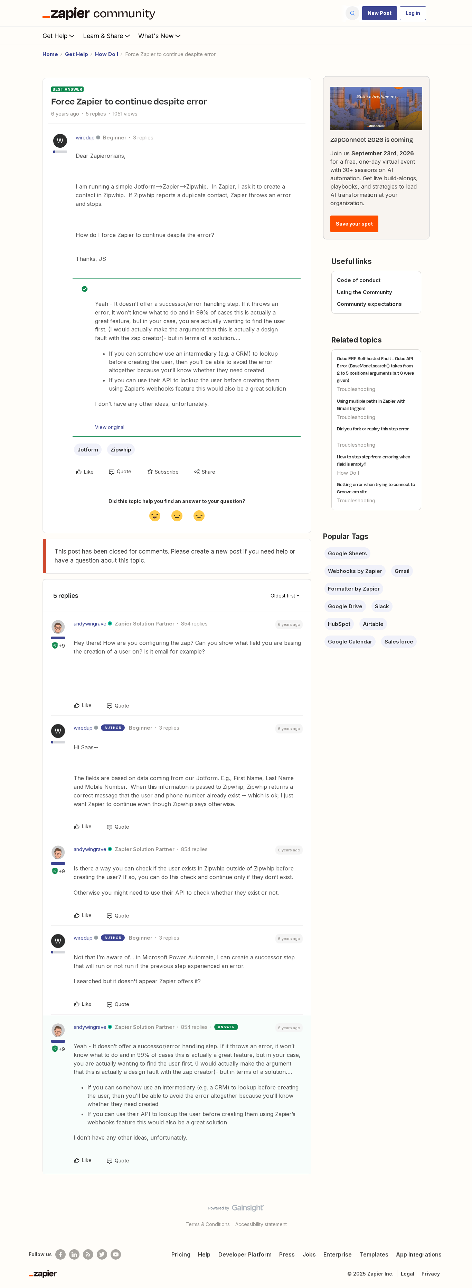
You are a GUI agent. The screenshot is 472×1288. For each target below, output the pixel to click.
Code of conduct (358, 280)
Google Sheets (347, 553)
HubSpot (339, 624)
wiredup (85, 137)
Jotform (87, 449)
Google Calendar (350, 641)
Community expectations (369, 304)
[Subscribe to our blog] (88, 1254)
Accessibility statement (261, 1224)
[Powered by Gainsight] (236, 1210)
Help (204, 1254)
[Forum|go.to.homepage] (101, 13)
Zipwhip (121, 449)
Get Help (55, 35)
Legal (407, 1274)
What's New (156, 35)
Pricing (180, 1254)
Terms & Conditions (208, 1224)
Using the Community (364, 292)
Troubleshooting (356, 389)
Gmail (402, 571)
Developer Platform (245, 1254)
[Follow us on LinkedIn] (74, 1254)
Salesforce (399, 641)
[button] (379, 13)
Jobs (309, 1254)
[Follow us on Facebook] (60, 1254)
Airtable (373, 624)
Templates (374, 1254)
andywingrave (90, 623)
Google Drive (345, 606)
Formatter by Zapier (354, 588)
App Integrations (419, 1254)
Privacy (431, 1274)
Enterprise (337, 1254)
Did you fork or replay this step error (373, 429)
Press (287, 1254)
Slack (382, 606)
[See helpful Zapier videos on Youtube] (116, 1254)
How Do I (106, 54)
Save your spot (354, 224)
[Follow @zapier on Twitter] (102, 1254)
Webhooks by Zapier (355, 571)
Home (50, 54)
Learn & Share (103, 35)
